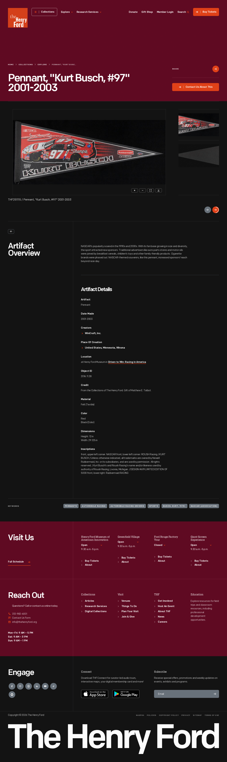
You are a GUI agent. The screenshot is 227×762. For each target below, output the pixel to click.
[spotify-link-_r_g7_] (12, 694)
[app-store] (94, 694)
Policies (151, 715)
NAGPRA (140, 715)
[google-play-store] (125, 694)
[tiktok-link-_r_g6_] (53, 686)
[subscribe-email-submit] (215, 694)
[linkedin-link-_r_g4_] (37, 686)
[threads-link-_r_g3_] (28, 686)
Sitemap (197, 715)
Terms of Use (212, 715)
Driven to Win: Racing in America (127, 362)
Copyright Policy (169, 715)
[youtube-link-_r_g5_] (45, 686)
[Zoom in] (134, 190)
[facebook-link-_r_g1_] (12, 686)
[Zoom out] (142, 190)
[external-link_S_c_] (36, 622)
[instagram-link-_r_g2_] (20, 686)
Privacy (185, 715)
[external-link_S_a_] (36, 614)
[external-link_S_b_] (36, 618)
